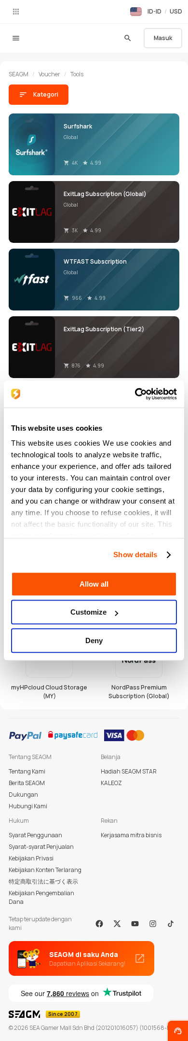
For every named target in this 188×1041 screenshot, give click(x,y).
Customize (88, 612)
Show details (135, 554)
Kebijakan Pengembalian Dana (41, 897)
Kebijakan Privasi (31, 858)
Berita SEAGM (27, 783)
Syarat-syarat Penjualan (41, 847)
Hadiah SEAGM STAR (129, 771)
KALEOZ (111, 783)
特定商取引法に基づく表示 (43, 881)
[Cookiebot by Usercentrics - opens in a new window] (135, 394)
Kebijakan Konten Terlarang (45, 870)
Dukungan (23, 794)
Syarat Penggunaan (35, 835)
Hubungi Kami (28, 806)
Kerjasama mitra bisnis (131, 835)
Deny (94, 640)
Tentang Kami (27, 771)
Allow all (94, 584)
